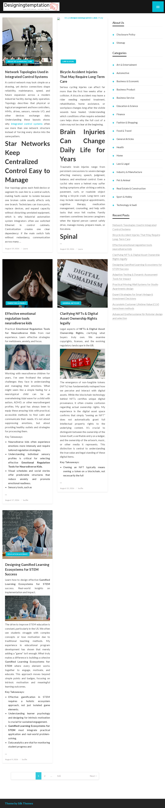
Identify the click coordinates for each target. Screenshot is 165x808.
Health (120, 147)
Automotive (122, 72)
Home (119, 155)
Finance (120, 114)
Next (92, 776)
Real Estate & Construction (131, 188)
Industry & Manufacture (20, 61)
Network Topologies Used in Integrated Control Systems (26, 74)
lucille (25, 500)
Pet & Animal (123, 180)
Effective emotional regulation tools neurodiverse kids (20, 318)
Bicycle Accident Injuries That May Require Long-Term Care (82, 76)
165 (59, 776)
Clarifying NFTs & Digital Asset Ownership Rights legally (79, 318)
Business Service (125, 97)
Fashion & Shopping (127, 122)
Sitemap (120, 42)
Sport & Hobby (124, 196)
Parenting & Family (17, 303)
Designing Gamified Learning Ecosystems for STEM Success (27, 569)
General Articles (71, 303)
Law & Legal (68, 61)
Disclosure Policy (125, 34)
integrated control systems (27, 123)
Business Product (125, 89)
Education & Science (18, 554)
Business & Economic (127, 81)
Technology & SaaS (126, 204)
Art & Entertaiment (126, 64)
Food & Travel (123, 130)
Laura (25, 248)
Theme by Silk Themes (19, 803)
